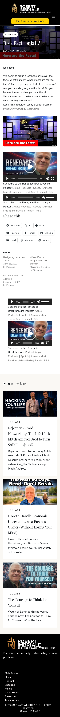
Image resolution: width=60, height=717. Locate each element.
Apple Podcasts (22, 188)
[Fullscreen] (52, 178)
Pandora (16, 192)
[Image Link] (30, 8)
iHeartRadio (29, 192)
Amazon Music (39, 315)
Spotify (37, 188)
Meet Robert (12, 692)
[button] (30, 166)
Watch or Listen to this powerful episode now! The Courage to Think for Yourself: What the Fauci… (29, 616)
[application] (30, 167)
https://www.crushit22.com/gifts (21, 109)
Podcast (9, 681)
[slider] (50, 197)
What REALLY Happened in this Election (38, 260)
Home (8, 677)
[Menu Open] (30, 16)
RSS (50, 192)
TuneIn (42, 192)
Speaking (10, 685)
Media (8, 689)
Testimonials (12, 700)
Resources (11, 696)
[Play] (7, 178)
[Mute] (47, 178)
